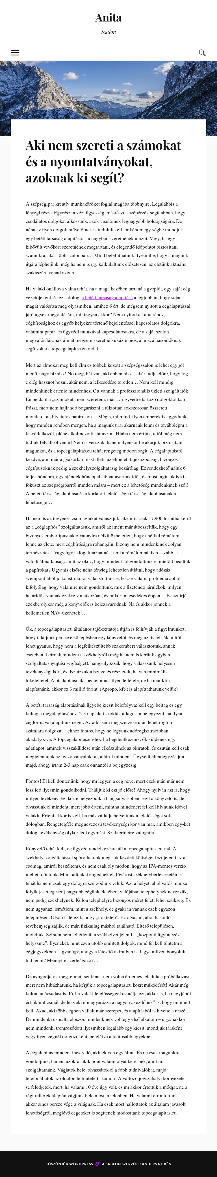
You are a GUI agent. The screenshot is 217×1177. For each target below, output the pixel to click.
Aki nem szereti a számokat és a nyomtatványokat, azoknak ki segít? (103, 161)
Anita (108, 17)
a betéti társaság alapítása (107, 297)
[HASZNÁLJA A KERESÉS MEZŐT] (202, 53)
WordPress (81, 1164)
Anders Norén (157, 1164)
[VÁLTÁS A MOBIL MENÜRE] (15, 53)
